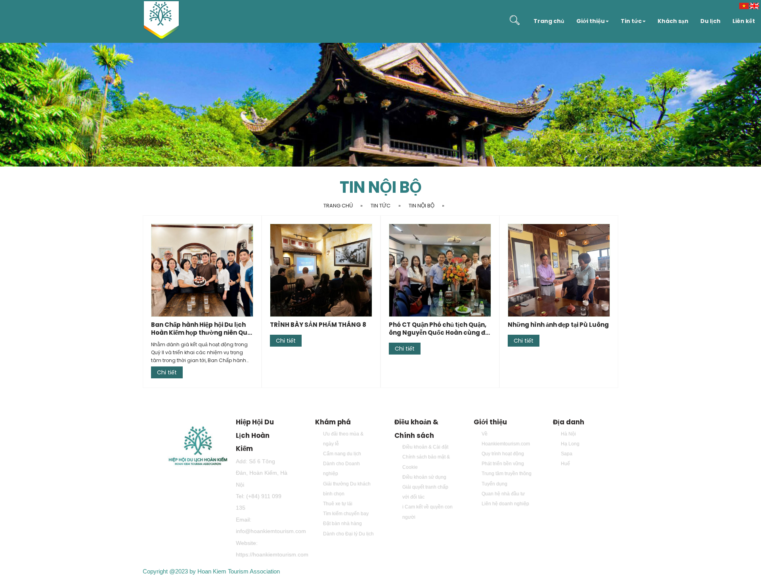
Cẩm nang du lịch (342, 453)
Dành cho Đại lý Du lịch (348, 534)
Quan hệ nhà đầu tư (503, 494)
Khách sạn (673, 21)
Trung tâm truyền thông (507, 473)
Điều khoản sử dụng (424, 477)
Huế (565, 463)
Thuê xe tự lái (337, 503)
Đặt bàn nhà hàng (342, 523)
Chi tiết (167, 372)
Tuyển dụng (494, 484)
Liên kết (743, 21)
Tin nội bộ (421, 205)
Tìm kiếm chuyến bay (346, 513)
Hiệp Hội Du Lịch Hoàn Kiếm (255, 435)
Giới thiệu (490, 422)
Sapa (566, 453)
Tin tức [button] (631, 21)
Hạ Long (570, 444)
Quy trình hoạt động (503, 453)
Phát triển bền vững (503, 463)
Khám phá (333, 422)
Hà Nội (568, 434)
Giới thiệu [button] (590, 21)
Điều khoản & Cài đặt (425, 447)
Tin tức (380, 205)
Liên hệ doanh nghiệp (505, 503)
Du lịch (710, 21)
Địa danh (568, 422)
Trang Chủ (338, 205)
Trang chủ (548, 21)
